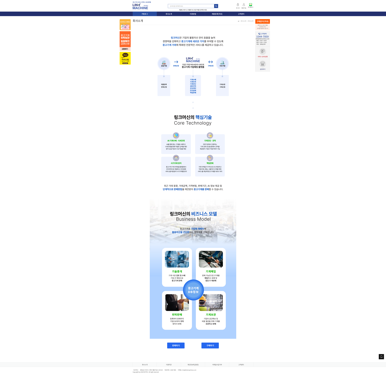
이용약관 (169, 365)
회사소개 (169, 14)
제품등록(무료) (217, 14)
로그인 (238, 8)
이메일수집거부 (217, 365)
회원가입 (243, 8)
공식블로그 (250, 7)
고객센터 (241, 14)
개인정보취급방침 (193, 365)
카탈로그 (145, 14)
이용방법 (193, 14)
